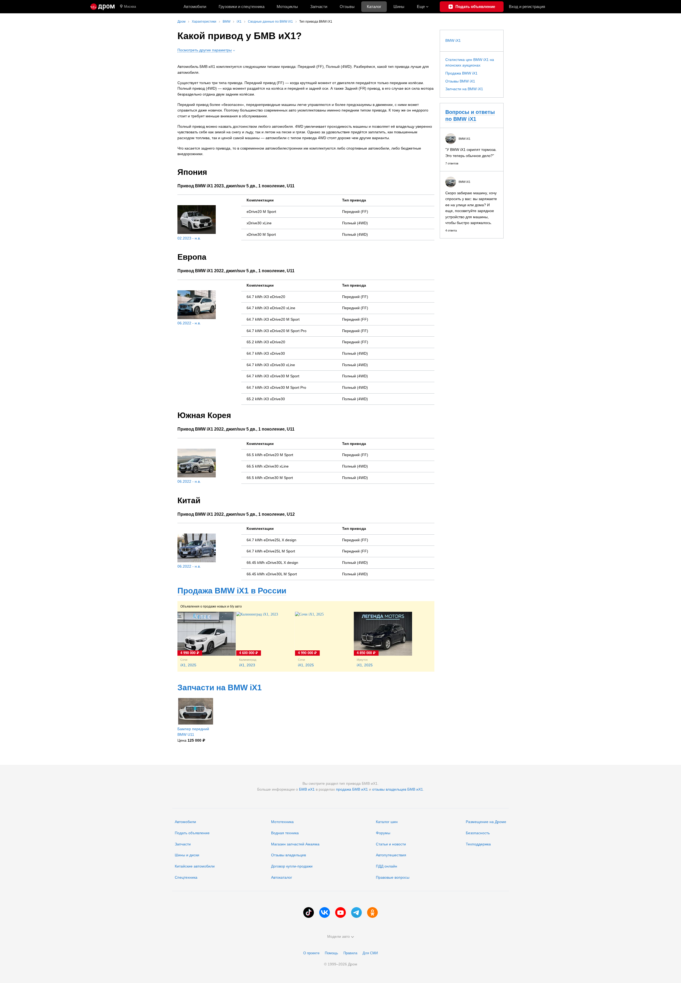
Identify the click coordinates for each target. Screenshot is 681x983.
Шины (398, 6)
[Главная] (102, 6)
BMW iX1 (453, 40)
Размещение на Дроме (486, 822)
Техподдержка (478, 844)
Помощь (331, 953)
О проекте (311, 953)
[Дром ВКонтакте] (324, 912)
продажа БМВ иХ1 (352, 789)
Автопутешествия (391, 855)
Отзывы (347, 6)
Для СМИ (370, 953)
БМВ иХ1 (307, 789)
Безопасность (478, 833)
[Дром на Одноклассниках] (372, 912)
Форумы (383, 833)
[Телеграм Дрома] (356, 912)
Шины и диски (187, 855)
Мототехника (282, 822)
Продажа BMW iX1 (461, 73)
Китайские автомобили (195, 866)
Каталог (374, 6)
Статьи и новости (391, 844)
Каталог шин (387, 822)
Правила (350, 953)
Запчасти (318, 6)
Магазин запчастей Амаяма (295, 844)
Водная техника (285, 833)
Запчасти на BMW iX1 (219, 687)
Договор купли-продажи (292, 866)
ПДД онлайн (386, 866)
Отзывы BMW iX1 (460, 81)
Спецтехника (186, 877)
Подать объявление (192, 833)
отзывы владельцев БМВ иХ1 (397, 789)
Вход (527, 6)
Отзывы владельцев (288, 855)
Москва (130, 7)
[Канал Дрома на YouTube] (340, 912)
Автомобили (195, 6)
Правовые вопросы (392, 877)
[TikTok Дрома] (308, 912)
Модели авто (338, 936)
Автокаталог (281, 877)
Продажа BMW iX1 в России (231, 590)
